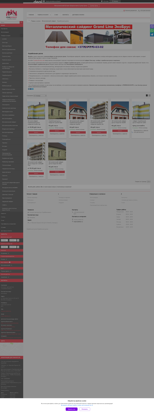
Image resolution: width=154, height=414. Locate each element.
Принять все (71, 409)
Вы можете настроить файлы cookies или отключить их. (76, 405)
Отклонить (85, 409)
